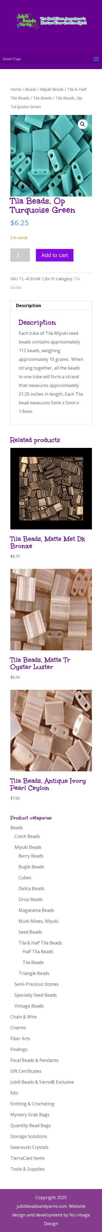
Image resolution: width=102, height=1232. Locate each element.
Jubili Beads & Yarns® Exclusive (42, 1082)
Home (15, 89)
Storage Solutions (28, 1136)
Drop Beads (30, 899)
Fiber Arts (20, 1038)
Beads (30, 89)
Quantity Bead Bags (30, 1125)
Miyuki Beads (52, 89)
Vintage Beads (29, 1006)
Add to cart (54, 255)
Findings (18, 1049)
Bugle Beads (31, 867)
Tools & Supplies (27, 1169)
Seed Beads (30, 932)
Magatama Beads (36, 910)
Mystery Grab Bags (30, 1115)
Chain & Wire (23, 1017)
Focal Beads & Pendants (34, 1060)
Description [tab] (28, 305)
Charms (18, 1028)
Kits (14, 1093)
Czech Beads (27, 836)
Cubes (24, 878)
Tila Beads (42, 98)
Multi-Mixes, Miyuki (38, 921)
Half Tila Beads (38, 952)
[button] (83, 124)
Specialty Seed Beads (35, 995)
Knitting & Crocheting (32, 1104)
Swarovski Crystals (29, 1147)
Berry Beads (31, 856)
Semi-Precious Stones (36, 984)
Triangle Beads (34, 973)
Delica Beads (31, 888)
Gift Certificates (26, 1071)
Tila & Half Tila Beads (40, 943)
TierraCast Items (27, 1158)
